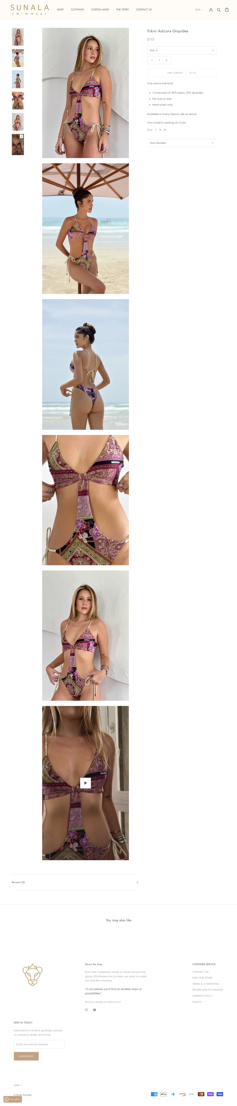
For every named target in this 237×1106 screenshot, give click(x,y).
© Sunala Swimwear (23, 1094)
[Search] (219, 9)
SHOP (60, 9)
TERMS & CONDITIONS (205, 984)
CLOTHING (77, 9)
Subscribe (26, 1056)
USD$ (198, 9)
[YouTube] (94, 1010)
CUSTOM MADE (100, 9)
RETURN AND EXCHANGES (207, 990)
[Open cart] (226, 10)
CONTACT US (144, 9)
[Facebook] (156, 130)
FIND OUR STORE (202, 978)
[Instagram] (86, 1010)
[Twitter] (160, 130)
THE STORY (122, 9)
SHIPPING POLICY (202, 996)
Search (196, 1002)
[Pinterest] (165, 130)
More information (158, 143)
